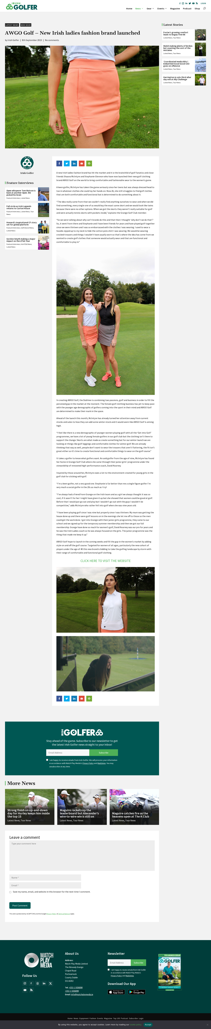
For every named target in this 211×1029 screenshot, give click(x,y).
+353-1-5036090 (76, 987)
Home (129, 8)
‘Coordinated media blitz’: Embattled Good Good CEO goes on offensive (176, 63)
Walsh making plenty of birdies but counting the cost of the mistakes (177, 48)
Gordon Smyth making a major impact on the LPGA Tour (20, 239)
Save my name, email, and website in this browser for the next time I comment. (51, 891)
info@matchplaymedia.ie (82, 994)
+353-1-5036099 (72, 991)
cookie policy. (136, 1024)
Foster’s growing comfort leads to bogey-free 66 (175, 33)
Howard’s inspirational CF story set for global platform (21, 223)
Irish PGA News (26, 244)
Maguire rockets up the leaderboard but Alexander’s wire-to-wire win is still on (79, 813)
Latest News (12, 25)
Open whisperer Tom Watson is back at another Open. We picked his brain (21, 192)
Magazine (175, 8)
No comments (52, 40)
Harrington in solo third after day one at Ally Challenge (177, 78)
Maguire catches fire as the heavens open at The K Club (130, 814)
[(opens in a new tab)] (169, 971)
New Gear (26, 25)
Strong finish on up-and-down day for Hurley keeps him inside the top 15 (28, 813)
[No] (207, 1024)
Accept (148, 1024)
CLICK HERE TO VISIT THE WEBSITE (106, 561)
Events (160, 8)
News (138, 8)
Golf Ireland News (27, 228)
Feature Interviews (13, 198)
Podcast (187, 8)
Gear (149, 8)
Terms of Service (64, 914)
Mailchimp (102, 763)
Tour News (177, 38)
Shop (197, 8)
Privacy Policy (88, 763)
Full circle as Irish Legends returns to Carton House (18, 207)
